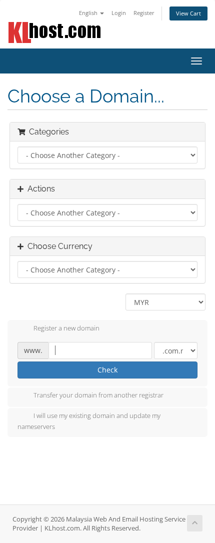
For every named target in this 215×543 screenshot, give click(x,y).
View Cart (188, 13)
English (89, 12)
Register (144, 12)
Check (108, 369)
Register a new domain (67, 328)
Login (119, 12)
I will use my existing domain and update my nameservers (89, 422)
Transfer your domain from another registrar (99, 395)
